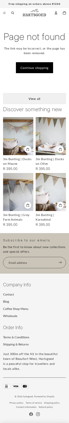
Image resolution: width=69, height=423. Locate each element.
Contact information (26, 407)
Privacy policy (16, 402)
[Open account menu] (56, 13)
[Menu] (4, 12)
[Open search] (12, 13)
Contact (8, 294)
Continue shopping (35, 68)
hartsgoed (28, 396)
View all (34, 98)
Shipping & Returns (16, 344)
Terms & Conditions (16, 337)
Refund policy (46, 407)
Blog (6, 301)
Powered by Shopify (44, 396)
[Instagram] (38, 414)
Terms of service (34, 402)
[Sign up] (60, 263)
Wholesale (10, 316)
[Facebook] (31, 414)
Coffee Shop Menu (15, 308)
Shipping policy (52, 402)
